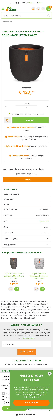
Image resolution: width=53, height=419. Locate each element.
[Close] (50, 374)
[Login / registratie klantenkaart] (33, 8)
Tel (38, 8)
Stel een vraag (11, 194)
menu (3, 8)
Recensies (8, 199)
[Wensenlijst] (43, 8)
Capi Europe (44, 221)
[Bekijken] (48, 8)
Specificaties (10, 189)
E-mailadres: (9, 344)
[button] (26, 414)
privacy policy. (29, 338)
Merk (6, 204)
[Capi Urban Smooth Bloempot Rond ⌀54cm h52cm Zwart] (26, 63)
